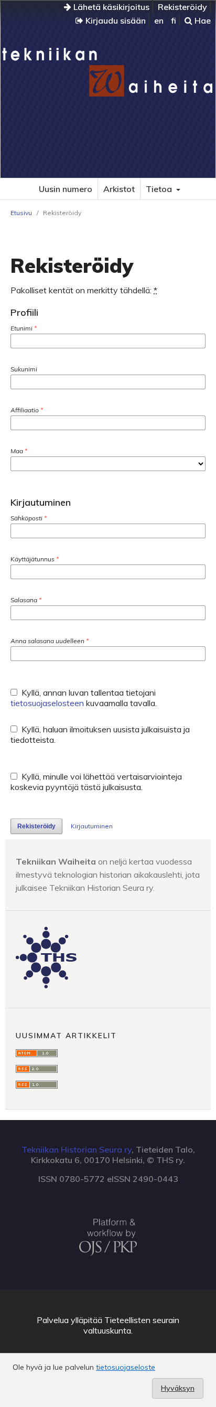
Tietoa (160, 189)
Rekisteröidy (182, 7)
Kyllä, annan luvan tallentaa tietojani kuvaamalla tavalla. (83, 697)
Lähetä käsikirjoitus (110, 7)
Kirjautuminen (92, 826)
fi (173, 20)
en (159, 20)
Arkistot (119, 189)
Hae (201, 20)
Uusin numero (65, 189)
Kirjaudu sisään (114, 20)
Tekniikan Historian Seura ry (76, 1149)
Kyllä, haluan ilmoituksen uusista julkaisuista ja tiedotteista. (100, 734)
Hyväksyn (178, 1388)
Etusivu (21, 213)
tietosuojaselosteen (47, 703)
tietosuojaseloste (125, 1367)
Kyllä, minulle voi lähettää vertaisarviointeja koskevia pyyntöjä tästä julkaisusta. (96, 781)
